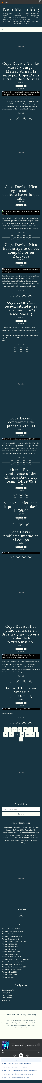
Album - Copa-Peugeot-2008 (12, 936)
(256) (8, 998)
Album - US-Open (8, 977)
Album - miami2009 (9, 949)
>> (21, 739)
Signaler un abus (36, 1023)
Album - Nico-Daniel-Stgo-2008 (13, 962)
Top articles (21, 1023)
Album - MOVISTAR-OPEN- (12, 957)
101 (20, 730)
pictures (21, 699)
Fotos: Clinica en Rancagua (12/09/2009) (21, 692)
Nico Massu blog (21, 9)
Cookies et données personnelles (15, 1028)
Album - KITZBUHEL (9, 944)
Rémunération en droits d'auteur (18, 1025)
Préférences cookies (29, 1028)
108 (22, 734)
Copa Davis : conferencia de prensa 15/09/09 (21, 422)
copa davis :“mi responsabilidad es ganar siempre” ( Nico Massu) (21, 308)
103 (30, 730)
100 (14, 730)
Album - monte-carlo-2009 (11, 952)
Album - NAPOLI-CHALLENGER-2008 (15, 959)
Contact (28, 1023)
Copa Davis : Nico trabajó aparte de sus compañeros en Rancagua (21, 250)
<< (6, 730)
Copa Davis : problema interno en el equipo (21, 536)
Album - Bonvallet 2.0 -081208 (13, 931)
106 (11, 734)
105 (5, 734)
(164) (6, 1000)
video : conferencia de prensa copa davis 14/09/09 (21, 507)
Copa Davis (21, 82)
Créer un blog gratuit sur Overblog (9, 1023)
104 (36, 730)
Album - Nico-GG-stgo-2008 (12, 964)
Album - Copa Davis (9, 934)
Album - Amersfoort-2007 (11, 929)
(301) (6, 993)
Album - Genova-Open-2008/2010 (14, 941)
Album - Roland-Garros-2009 (12, 969)
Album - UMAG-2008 (9, 974)
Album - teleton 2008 (9, 972)
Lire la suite (21, 113)
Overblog (32, 1015)
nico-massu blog (22, 840)
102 (25, 730)
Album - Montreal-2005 (10, 954)
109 (27, 734)
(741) (8, 990)
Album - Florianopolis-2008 (11, 939)
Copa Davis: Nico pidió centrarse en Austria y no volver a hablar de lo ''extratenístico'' (21, 634)
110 (32, 734)
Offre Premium (31, 1025)
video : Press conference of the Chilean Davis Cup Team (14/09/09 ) (21, 475)
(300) (7, 995)
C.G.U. (7, 1025)
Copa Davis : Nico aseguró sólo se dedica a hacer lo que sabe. (21, 192)
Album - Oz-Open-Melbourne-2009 (14, 967)
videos (21, 484)
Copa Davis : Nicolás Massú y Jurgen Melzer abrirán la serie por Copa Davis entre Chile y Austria (21, 71)
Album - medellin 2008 (10, 947)
